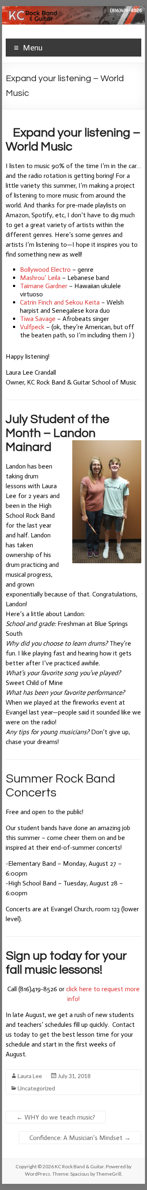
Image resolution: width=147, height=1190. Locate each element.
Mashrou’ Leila (40, 278)
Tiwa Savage (38, 319)
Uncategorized (36, 1088)
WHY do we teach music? (55, 1117)
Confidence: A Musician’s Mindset (80, 1138)
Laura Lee (30, 1075)
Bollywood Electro (45, 269)
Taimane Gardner (43, 286)
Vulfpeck (32, 327)
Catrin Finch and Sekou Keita (60, 302)
